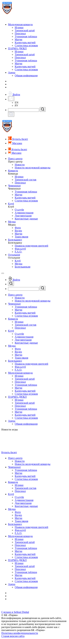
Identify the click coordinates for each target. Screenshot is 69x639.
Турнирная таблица (26, 36)
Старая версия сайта (12, 636)
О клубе (19, 209)
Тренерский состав (25, 179)
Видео (18, 230)
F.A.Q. (18, 251)
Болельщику (15, 239)
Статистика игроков (26, 45)
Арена (11, 72)
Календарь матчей (25, 42)
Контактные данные (26, 218)
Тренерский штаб (25, 30)
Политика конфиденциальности (19, 633)
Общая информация (26, 75)
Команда (13, 170)
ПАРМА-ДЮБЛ (17, 48)
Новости (20, 164)
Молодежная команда (20, 24)
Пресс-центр (15, 158)
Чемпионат (14, 185)
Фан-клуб (20, 248)
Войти (16, 94)
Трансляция (21, 236)
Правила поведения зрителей (31, 245)
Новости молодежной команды (32, 167)
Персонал (20, 33)
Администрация (24, 212)
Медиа (12, 221)
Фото (18, 227)
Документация (23, 215)
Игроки (19, 27)
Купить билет (9, 452)
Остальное (14, 254)
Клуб (11, 203)
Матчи (18, 39)
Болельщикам (22, 266)
